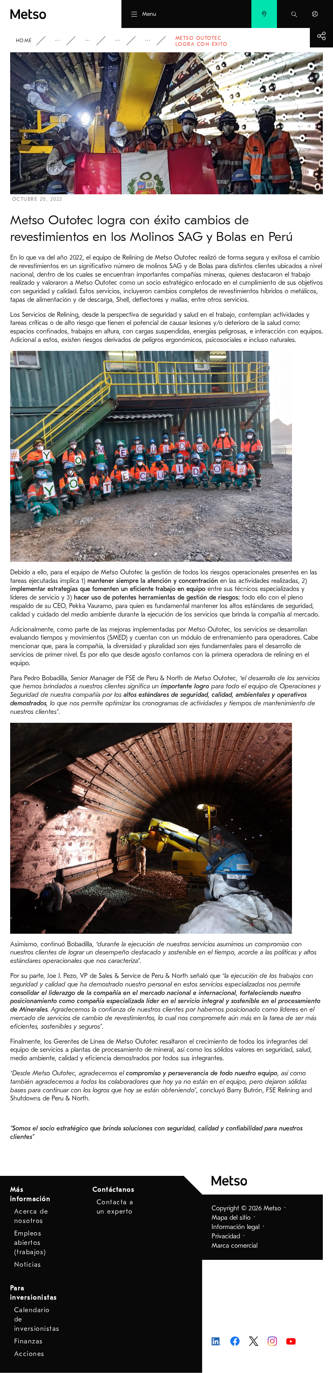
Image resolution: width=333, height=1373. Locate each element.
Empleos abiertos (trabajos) (30, 1243)
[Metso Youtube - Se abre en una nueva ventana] (291, 1341)
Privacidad (226, 1236)
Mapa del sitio (231, 1217)
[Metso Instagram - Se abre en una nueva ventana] (272, 1340)
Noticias (123, 40)
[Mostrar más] (321, 35)
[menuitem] (264, 14)
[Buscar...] (294, 14)
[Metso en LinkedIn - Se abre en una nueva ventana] (216, 1341)
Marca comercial (234, 1245)
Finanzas (28, 1341)
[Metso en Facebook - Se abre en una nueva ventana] (235, 1340)
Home (24, 40)
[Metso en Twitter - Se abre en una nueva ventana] (253, 1340)
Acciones (29, 1354)
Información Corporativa (63, 40)
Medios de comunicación (93, 40)
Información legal (235, 1227)
